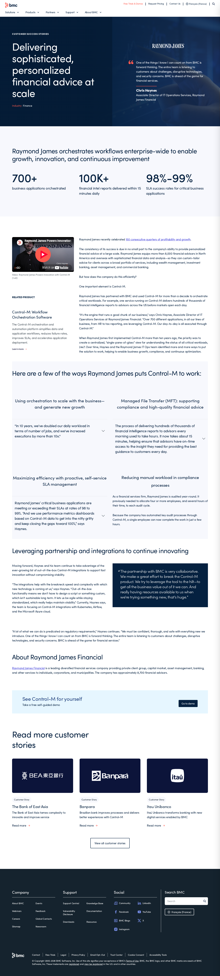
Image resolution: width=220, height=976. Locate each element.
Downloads (68, 921)
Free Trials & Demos (133, 3)
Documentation (94, 911)
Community (124, 903)
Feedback (40, 911)
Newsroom (41, 926)
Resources (91, 921)
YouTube (147, 911)
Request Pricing (156, 3)
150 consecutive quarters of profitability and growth (158, 239)
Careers (16, 918)
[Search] (213, 4)
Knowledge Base (94, 903)
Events (39, 903)
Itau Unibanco (159, 806)
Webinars (16, 911)
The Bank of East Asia (30, 806)
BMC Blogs (124, 920)
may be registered (93, 964)
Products (30, 12)
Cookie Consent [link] (136, 954)
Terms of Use (132, 960)
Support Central (71, 903)
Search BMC (175, 892)
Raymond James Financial (28, 668)
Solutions (10, 12)
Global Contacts (44, 918)
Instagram (124, 929)
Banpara (87, 806)
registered (74, 964)
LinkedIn (147, 903)
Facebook (124, 911)
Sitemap (16, 926)
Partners (50, 12)
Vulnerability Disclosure (69, 912)
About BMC (91, 12)
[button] (60, 431)
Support (70, 12)
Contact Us (174, 3)
